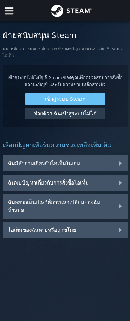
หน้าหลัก (10, 48)
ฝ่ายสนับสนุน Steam (39, 35)
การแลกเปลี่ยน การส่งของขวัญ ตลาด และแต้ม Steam (71, 48)
